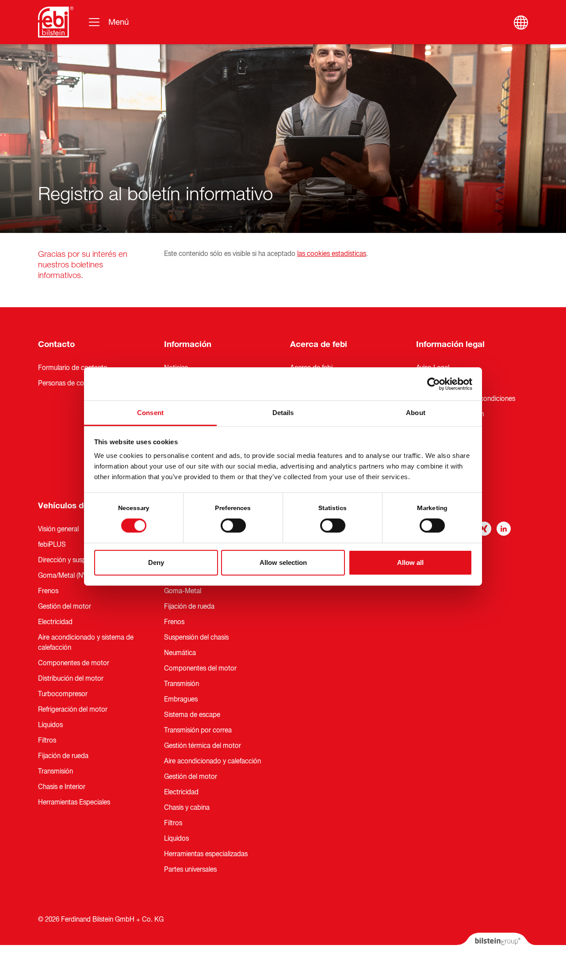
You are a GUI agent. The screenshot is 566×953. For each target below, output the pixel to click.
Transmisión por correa (198, 730)
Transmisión (55, 771)
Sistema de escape (192, 714)
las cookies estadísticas (331, 253)
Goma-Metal (182, 591)
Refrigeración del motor (72, 709)
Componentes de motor (73, 663)
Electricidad (55, 621)
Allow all (410, 562)
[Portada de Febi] (55, 22)
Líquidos (50, 724)
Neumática (180, 652)
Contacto (56, 344)
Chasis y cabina (187, 807)
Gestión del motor (64, 606)
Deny (156, 562)
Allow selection (283, 562)
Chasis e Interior (61, 786)
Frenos (48, 591)
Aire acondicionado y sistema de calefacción (86, 642)
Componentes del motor (200, 668)
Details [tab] (283, 412)
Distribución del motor (70, 678)
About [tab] (415, 412)
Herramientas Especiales (74, 802)
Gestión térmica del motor (202, 745)
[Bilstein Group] (496, 943)
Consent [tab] (150, 412)
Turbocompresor (63, 694)
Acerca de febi (318, 344)
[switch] (233, 525)
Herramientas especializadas (206, 854)
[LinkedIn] (504, 529)
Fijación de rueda (63, 755)
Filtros (47, 740)
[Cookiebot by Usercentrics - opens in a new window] (433, 383)
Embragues (181, 699)
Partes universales (190, 869)
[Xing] (484, 529)
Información (187, 344)
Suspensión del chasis (196, 637)
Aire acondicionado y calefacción (212, 761)
